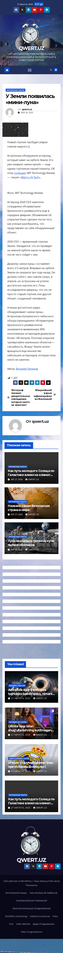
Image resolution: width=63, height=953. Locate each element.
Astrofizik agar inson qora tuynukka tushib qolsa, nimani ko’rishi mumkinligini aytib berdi (30, 696)
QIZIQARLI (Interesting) (16, 916)
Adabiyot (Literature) (40, 916)
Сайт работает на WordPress (17, 881)
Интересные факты (15, 90)
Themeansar (31, 885)
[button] (51, 69)
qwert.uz (27, 109)
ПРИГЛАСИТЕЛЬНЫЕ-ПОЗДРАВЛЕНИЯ (31, 908)
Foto (11, 923)
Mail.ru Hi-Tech (30, 177)
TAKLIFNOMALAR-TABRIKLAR (43, 892)
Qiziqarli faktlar (17, 685)
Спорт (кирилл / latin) (19, 758)
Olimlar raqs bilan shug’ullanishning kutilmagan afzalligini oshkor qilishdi (29, 730)
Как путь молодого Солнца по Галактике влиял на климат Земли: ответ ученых (31, 475)
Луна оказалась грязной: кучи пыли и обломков (31, 543)
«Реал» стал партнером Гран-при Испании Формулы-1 (30, 765)
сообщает (20, 173)
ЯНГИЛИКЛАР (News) (16, 892)
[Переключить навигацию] (29, 70)
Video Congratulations (31, 931)
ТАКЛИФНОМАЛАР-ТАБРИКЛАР (31, 900)
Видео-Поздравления (43, 923)
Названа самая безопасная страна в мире (29, 508)
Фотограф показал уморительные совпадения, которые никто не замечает (20, 398)
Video (55, 916)
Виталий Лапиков (27, 369)
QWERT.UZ (31, 48)
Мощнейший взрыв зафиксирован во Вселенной (43, 395)
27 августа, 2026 (21, 698)
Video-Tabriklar (23, 923)
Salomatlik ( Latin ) (18, 722)
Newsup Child (46, 881)
